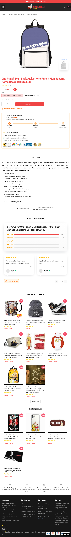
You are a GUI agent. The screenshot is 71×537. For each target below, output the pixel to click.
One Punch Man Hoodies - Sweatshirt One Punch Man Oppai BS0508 (57, 355)
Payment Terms (42, 508)
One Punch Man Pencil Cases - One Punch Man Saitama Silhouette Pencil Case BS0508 (56, 436)
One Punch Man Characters (16, 14)
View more (35, 401)
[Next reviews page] (65, 281)
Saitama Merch (32, 14)
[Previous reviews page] (56, 281)
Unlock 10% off (3, 529)
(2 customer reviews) (16, 86)
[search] (65, 7)
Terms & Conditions (27, 506)
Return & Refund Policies (45, 511)
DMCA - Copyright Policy (28, 511)
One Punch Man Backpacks (46, 207)
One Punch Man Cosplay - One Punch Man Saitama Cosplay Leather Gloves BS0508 (34, 355)
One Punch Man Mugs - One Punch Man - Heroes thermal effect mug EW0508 (12, 322)
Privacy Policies (25, 509)
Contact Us (41, 513)
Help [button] (68, 534)
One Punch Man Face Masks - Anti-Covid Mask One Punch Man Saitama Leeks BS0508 (13, 355)
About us (24, 504)
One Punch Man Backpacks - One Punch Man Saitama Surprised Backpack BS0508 (13, 388)
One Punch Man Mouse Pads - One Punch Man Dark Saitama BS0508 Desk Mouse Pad (12, 470)
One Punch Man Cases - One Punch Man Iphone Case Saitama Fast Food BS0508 (35, 436)
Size (2, 92)
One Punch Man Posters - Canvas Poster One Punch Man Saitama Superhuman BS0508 (13, 436)
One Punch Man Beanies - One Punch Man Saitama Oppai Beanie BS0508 (35, 322)
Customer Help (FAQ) (44, 516)
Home (3, 14)
